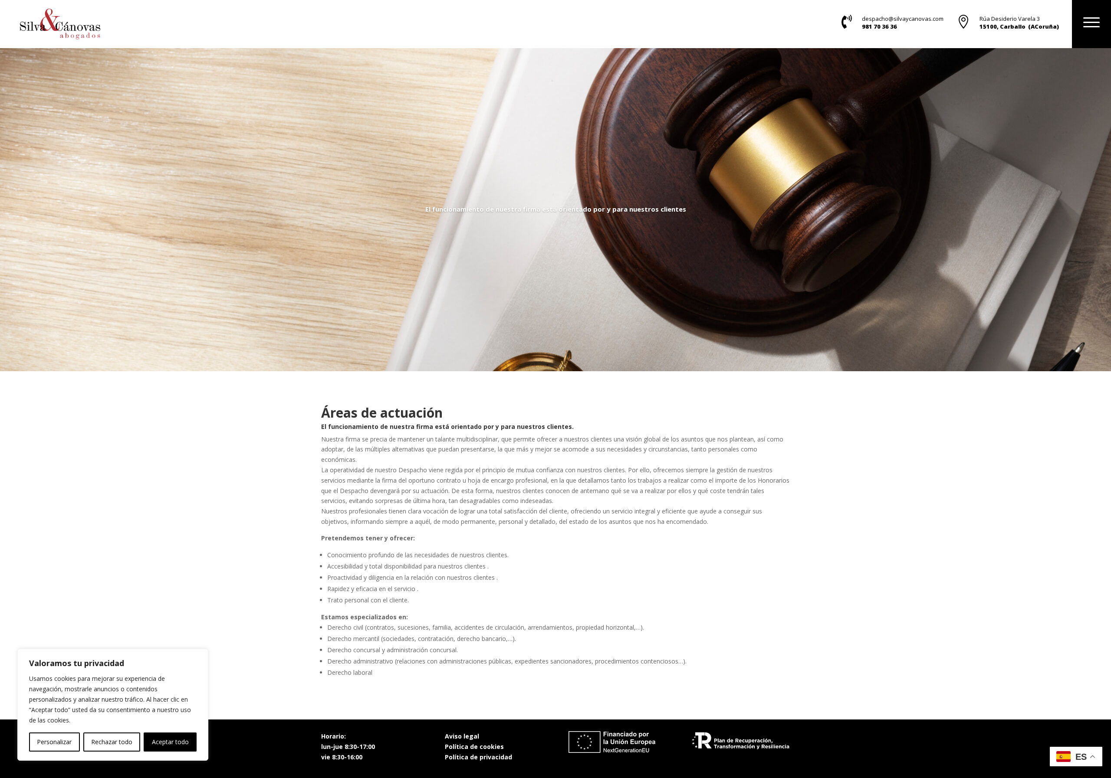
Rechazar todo (111, 742)
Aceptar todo (170, 742)
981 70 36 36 (879, 26)
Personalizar (54, 742)
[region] (112, 705)
